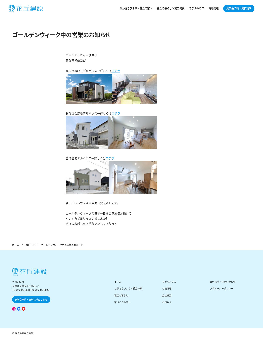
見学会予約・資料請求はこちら (31, 299)
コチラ (115, 71)
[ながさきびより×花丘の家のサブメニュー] (151, 8)
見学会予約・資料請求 (238, 8)
